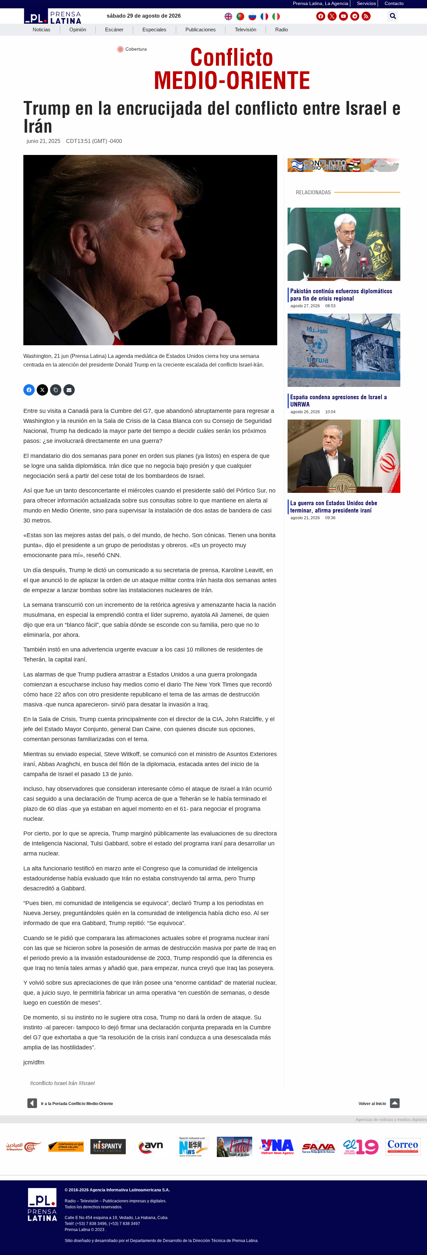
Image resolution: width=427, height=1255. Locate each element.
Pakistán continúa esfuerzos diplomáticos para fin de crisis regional (341, 294)
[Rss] (366, 16)
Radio (281, 29)
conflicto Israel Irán (55, 1083)
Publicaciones (200, 29)
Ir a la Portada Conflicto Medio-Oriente (77, 1103)
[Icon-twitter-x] (332, 16)
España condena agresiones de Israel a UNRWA (338, 400)
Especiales (154, 29)
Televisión (245, 29)
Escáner (114, 29)
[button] (392, 16)
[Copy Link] (55, 390)
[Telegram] (354, 16)
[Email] (69, 390)
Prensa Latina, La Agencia (320, 3)
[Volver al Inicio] (394, 1103)
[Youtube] (343, 16)
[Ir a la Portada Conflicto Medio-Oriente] (32, 1103)
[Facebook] (320, 16)
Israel (88, 1083)
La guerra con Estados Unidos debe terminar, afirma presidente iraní (333, 506)
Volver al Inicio (372, 1103)
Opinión (77, 29)
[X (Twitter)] (42, 390)
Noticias (41, 29)
